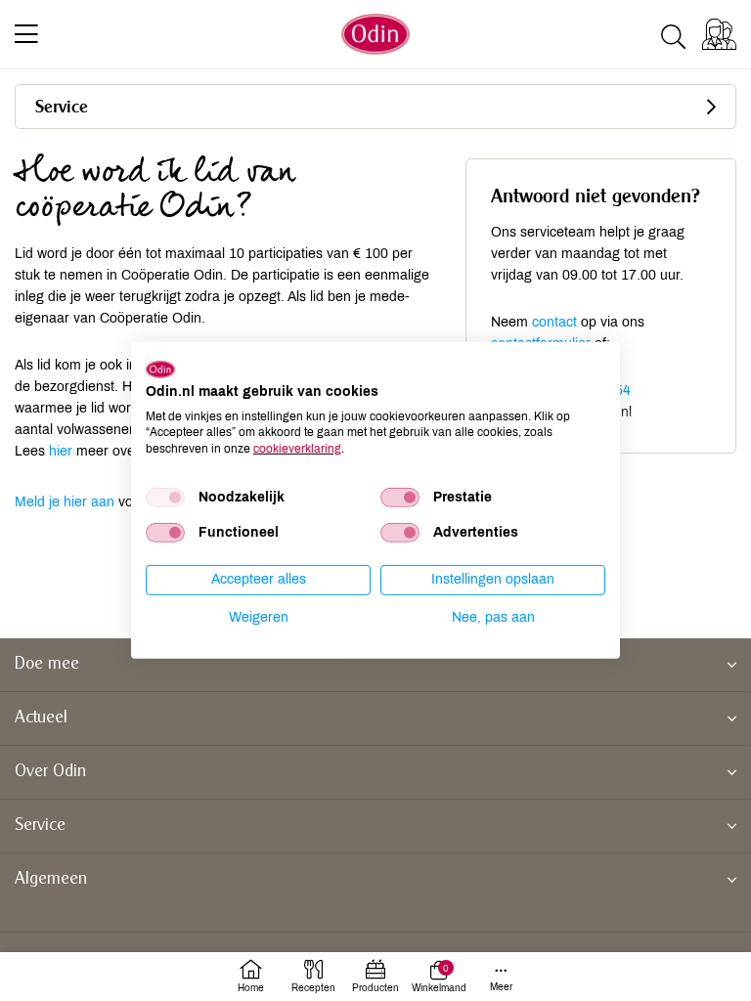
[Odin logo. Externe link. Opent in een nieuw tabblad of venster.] (160, 369)
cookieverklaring (297, 449)
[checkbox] (165, 497)
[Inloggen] (719, 34)
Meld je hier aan (64, 502)
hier (60, 451)
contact (554, 322)
